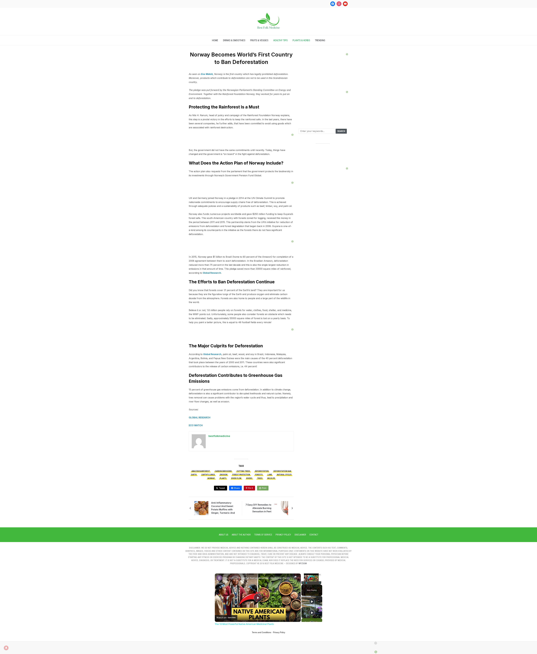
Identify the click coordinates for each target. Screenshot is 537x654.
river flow (236, 478)
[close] (375, 643)
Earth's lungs (208, 475)
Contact (313, 534)
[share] (295, 576)
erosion (223, 475)
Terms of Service (263, 534)
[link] (219, 578)
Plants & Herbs (301, 40)
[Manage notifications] (6, 648)
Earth (194, 475)
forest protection (241, 475)
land (270, 475)
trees (259, 478)
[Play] (303, 583)
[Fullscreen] (319, 583)
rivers (249, 478)
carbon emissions (223, 471)
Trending (320, 40)
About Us (223, 534)
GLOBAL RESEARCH (199, 417)
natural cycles (284, 475)
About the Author (241, 534)
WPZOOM (303, 563)
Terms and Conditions (261, 632)
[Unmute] (306, 583)
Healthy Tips (280, 40)
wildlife (271, 478)
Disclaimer (300, 534)
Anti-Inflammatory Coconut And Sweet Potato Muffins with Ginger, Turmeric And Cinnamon (223, 508)
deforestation (262, 471)
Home (215, 40)
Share (237, 488)
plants (223, 478)
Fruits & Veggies (259, 40)
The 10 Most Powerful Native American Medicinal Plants (256, 578)
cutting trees (243, 471)
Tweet (222, 488)
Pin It (250, 488)
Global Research (212, 272)
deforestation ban (282, 471)
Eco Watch (207, 74)
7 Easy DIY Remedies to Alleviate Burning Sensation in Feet (258, 508)
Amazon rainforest (200, 471)
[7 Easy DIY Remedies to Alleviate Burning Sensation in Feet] (281, 507)
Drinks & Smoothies (234, 40)
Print (264, 488)
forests (259, 475)
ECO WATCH (196, 425)
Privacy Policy (283, 534)
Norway (211, 478)
